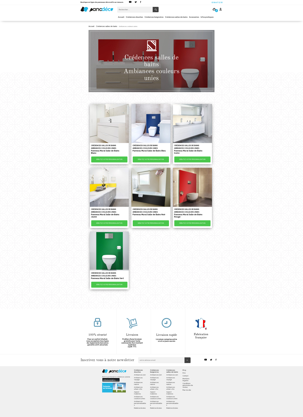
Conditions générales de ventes (188, 385)
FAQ (184, 373)
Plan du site (187, 390)
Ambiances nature (138, 383)
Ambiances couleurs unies (139, 397)
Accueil (121, 17)
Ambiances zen (140, 375)
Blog (184, 370)
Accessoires (194, 17)
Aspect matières (137, 393)
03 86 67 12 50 (217, 2)
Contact (185, 376)
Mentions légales (186, 379)
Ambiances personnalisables (140, 403)
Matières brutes (140, 408)
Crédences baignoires (154, 17)
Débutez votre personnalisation (109, 159)
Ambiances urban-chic (138, 388)
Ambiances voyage (138, 378)
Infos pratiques (207, 17)
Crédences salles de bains (176, 17)
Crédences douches (134, 17)
